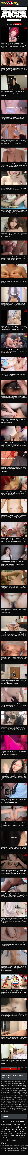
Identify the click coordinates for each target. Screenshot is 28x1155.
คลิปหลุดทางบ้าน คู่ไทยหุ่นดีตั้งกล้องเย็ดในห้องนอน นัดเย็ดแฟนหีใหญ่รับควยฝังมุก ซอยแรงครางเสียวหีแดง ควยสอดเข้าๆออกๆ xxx (13, 611)
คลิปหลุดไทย (9, 1129)
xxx (10, 11)
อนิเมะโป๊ (8, 17)
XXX (5, 1101)
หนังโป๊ (20, 1083)
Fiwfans (20, 1104)
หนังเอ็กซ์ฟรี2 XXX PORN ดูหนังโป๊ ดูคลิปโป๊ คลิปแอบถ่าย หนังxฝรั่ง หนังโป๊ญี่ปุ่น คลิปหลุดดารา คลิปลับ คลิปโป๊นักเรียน (14, 1148)
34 (26, 1068)
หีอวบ (13, 17)
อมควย (21, 1138)
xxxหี (10, 1124)
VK (23, 1088)
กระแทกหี (18, 1124)
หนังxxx (11, 1133)
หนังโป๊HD (13, 1135)
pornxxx (17, 1121)
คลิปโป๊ (13, 1129)
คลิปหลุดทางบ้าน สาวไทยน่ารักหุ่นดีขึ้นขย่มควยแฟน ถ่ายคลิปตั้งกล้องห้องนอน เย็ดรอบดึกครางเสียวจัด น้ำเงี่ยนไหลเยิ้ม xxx (14, 281)
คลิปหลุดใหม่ (19, 1085)
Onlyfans (9, 1092)
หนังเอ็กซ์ (3, 1135)
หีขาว (16, 20)
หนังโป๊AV (7, 1135)
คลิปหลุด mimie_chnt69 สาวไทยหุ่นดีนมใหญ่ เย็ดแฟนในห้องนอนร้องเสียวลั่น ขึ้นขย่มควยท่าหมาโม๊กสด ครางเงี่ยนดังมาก (14, 1039)
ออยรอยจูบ (10, 20)
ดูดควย (13, 1131)
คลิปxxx (13, 1127)
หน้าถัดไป (9, 1068)
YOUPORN (14, 1124)
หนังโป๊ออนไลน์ (9, 1138)
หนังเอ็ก (25, 1133)
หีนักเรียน (24, 17)
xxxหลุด (7, 1124)
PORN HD (12, 1121)
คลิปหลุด (20, 1127)
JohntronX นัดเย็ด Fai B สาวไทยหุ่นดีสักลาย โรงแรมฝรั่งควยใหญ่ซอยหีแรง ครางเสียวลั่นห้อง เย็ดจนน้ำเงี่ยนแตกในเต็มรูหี (14, 992)
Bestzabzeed (22, 11)
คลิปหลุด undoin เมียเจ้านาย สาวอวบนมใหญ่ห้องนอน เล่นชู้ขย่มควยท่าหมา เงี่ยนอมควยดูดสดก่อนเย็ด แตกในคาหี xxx (13, 1062)
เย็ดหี (14, 1141)
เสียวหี (24, 1141)
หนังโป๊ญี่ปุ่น (19, 1135)
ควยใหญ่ (10, 14)
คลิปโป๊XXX (18, 1129)
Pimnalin (5, 11)
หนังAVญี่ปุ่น (4, 1133)
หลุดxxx (16, 1138)
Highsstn (15, 11)
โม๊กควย (3, 1143)
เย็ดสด (9, 1140)
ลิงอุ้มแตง (5, 14)
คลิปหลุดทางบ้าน (7, 1090)
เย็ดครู (3, 17)
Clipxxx (7, 1121)
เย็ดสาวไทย (22, 14)
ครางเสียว (7, 1127)
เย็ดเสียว (18, 1141)
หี (19, 20)
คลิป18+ (18, 17)
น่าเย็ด (17, 1131)
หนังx (8, 1133)
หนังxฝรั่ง (21, 1133)
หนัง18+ (22, 1131)
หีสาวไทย (16, 14)
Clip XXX (3, 1121)
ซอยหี (10, 1131)
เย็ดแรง (21, 1141)
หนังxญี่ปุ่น (16, 1133)
